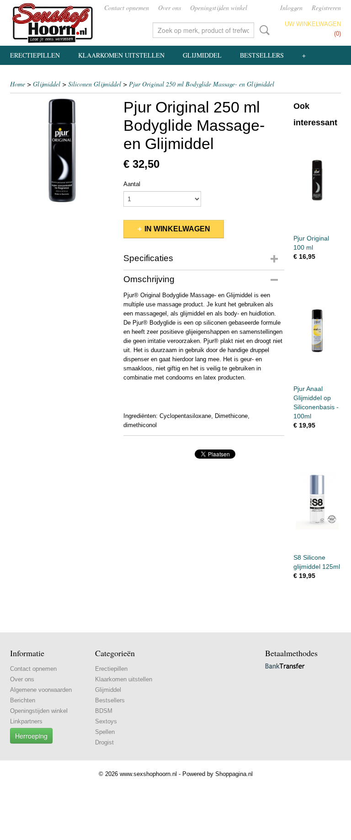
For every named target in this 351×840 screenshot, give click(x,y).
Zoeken (263, 30)
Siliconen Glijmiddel (94, 84)
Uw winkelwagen (313, 24)
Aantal (131, 184)
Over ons (169, 7)
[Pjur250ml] (62, 150)
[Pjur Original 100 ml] (317, 180)
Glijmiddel (202, 55)
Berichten (22, 700)
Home (17, 84)
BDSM (103, 710)
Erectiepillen (35, 55)
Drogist (104, 742)
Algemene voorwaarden (41, 689)
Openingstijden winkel (218, 7)
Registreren (326, 7)
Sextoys (106, 721)
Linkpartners (26, 721)
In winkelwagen (177, 229)
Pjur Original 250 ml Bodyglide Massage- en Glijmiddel (201, 84)
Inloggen (291, 7)
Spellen (105, 731)
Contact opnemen (126, 7)
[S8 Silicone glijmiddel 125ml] (317, 499)
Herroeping (31, 735)
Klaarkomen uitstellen (121, 55)
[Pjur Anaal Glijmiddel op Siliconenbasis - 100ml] (317, 330)
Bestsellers (262, 55)
